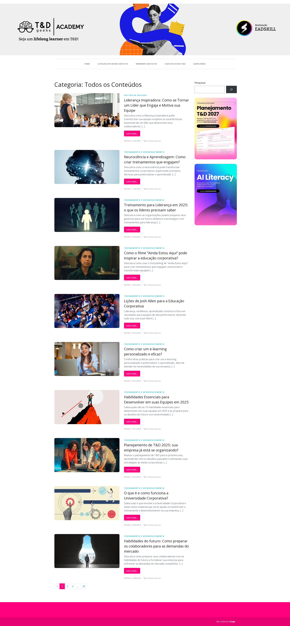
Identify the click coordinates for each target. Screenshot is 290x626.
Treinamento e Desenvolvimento (144, 152)
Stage (232, 621)
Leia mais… (132, 133)
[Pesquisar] (231, 89)
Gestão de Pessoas (135, 95)
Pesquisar (200, 82)
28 (83, 586)
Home (87, 64)
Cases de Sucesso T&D (175, 64)
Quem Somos (199, 64)
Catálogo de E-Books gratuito (113, 64)
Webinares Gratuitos (146, 64)
